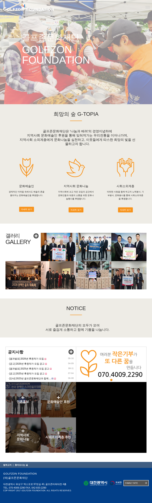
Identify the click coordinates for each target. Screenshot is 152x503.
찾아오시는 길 (21, 465)
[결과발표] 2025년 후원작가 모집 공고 (29, 368)
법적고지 (7, 465)
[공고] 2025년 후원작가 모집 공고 (26, 373)
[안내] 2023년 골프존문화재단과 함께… (30, 378)
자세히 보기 (26, 209)
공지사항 (15, 352)
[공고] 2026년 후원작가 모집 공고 (26, 363)
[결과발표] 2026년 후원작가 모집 (26, 358)
